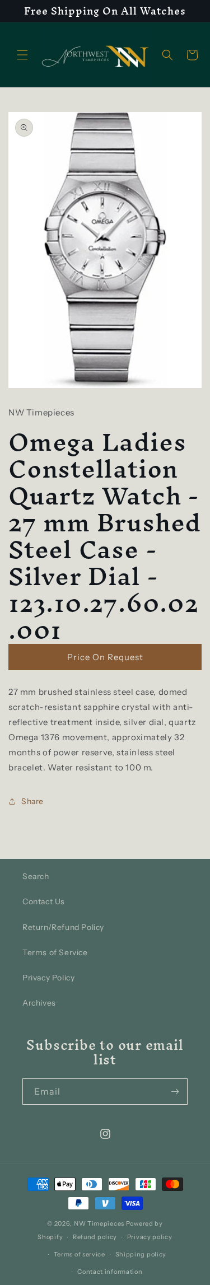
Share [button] (32, 801)
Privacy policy (149, 1237)
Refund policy (95, 1237)
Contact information (109, 1271)
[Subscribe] (174, 1091)
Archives (39, 1003)
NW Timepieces (99, 1223)
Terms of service (79, 1254)
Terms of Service (55, 952)
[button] (22, 55)
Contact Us (43, 901)
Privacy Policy (48, 978)
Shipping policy (141, 1254)
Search (35, 876)
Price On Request (105, 657)
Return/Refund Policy (63, 927)
